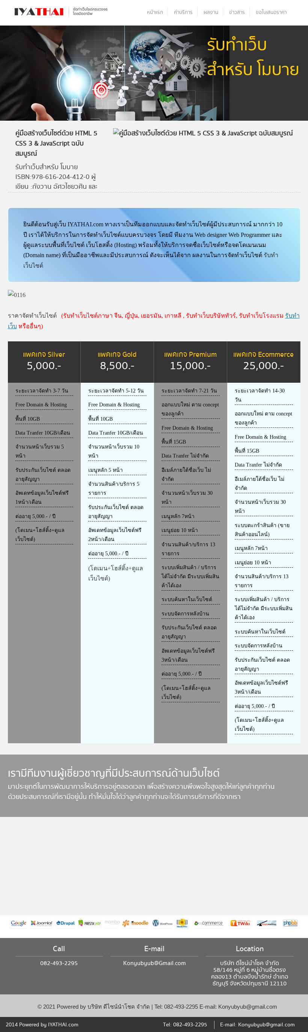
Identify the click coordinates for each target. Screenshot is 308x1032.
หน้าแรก (155, 12)
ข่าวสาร (237, 12)
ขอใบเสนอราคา (271, 12)
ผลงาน (211, 12)
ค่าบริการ (183, 12)
